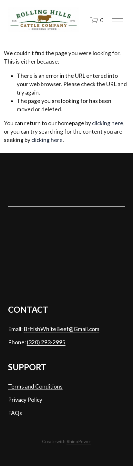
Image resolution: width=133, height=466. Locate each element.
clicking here (107, 123)
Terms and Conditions (35, 386)
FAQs (15, 413)
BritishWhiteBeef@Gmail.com (61, 329)
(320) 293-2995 (46, 342)
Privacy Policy (25, 399)
